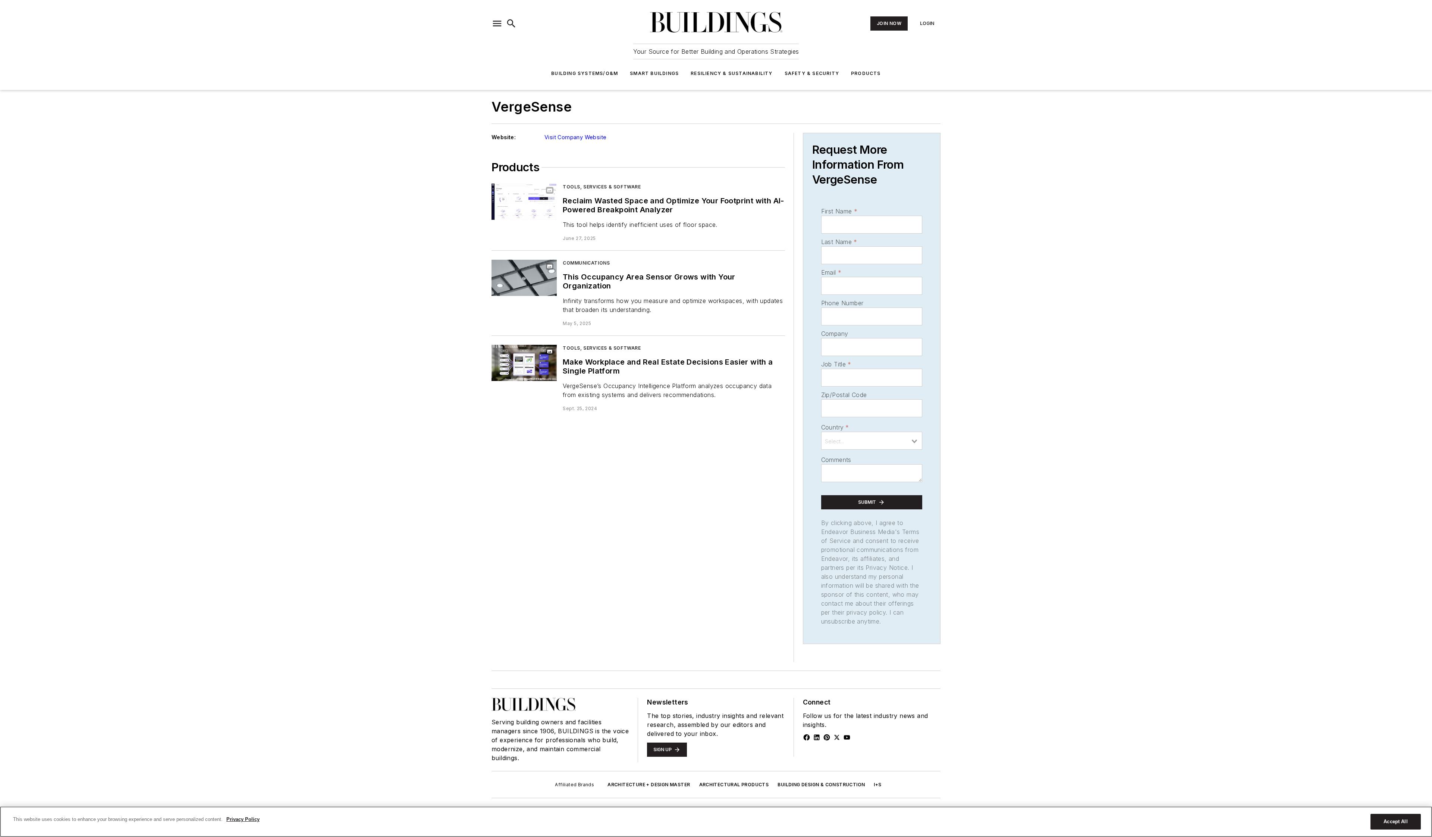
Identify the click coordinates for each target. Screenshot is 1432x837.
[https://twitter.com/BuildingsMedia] (837, 737)
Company (834, 333)
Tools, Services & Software (602, 187)
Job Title (836, 364)
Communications (586, 263)
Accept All (1395, 821)
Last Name (839, 242)
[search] (511, 23)
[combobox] (871, 441)
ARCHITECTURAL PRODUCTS (734, 784)
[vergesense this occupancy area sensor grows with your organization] (524, 278)
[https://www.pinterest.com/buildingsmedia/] (826, 737)
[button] (497, 23)
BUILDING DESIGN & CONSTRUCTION (821, 784)
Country (835, 427)
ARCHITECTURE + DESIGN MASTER (648, 784)
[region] (716, 821)
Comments (836, 459)
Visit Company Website (575, 137)
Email (831, 272)
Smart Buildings (654, 73)
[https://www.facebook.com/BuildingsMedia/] (806, 737)
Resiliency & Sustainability (731, 73)
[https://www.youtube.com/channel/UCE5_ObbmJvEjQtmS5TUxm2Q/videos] (847, 737)
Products (866, 73)
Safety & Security (812, 73)
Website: (504, 137)
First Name (839, 211)
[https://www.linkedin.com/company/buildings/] (816, 737)
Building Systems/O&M (584, 73)
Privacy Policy (243, 819)
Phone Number (842, 303)
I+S (877, 784)
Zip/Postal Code (844, 395)
